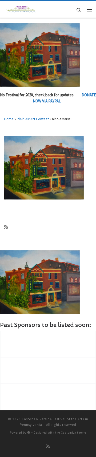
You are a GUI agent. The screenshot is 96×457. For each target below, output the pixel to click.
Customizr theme (73, 432)
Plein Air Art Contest (33, 119)
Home (9, 119)
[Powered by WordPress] (28, 432)
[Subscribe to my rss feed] (6, 227)
